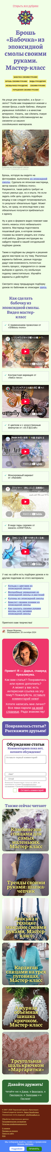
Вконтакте (37, 1091)
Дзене (25, 1091)
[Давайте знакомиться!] (25, 654)
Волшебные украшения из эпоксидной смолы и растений (26, 593)
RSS (3, 1136)
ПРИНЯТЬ (34, 1149)
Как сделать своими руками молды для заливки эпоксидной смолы (24, 611)
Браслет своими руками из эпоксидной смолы (24, 603)
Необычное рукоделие (17, 86)
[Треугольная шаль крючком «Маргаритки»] (25, 1053)
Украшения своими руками (26, 90)
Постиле (25, 1098)
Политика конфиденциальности (14, 1124)
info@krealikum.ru (33, 1115)
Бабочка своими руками (25, 77)
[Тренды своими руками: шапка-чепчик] (25, 874)
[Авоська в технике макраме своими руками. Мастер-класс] (26, 926)
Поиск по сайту (8, 1133)
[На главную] (25, 24)
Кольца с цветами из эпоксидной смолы (20, 587)
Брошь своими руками (16, 81)
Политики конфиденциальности (28, 786)
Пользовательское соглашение (14, 1121)
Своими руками (37, 86)
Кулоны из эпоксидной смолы (26, 598)
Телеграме (31, 1095)
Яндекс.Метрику (25, 1144)
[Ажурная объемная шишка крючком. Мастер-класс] (26, 1016)
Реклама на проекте (10, 1131)
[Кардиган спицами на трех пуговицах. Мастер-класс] (26, 973)
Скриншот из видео (19, 169)
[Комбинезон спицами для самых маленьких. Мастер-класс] (26, 837)
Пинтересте (16, 1095)
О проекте (6, 1128)
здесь (43, 287)
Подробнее (17, 1149)
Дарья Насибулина (31, 1112)
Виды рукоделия (38, 81)
